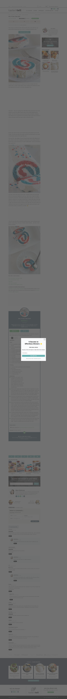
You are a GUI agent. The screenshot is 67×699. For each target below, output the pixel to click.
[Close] (45, 339)
